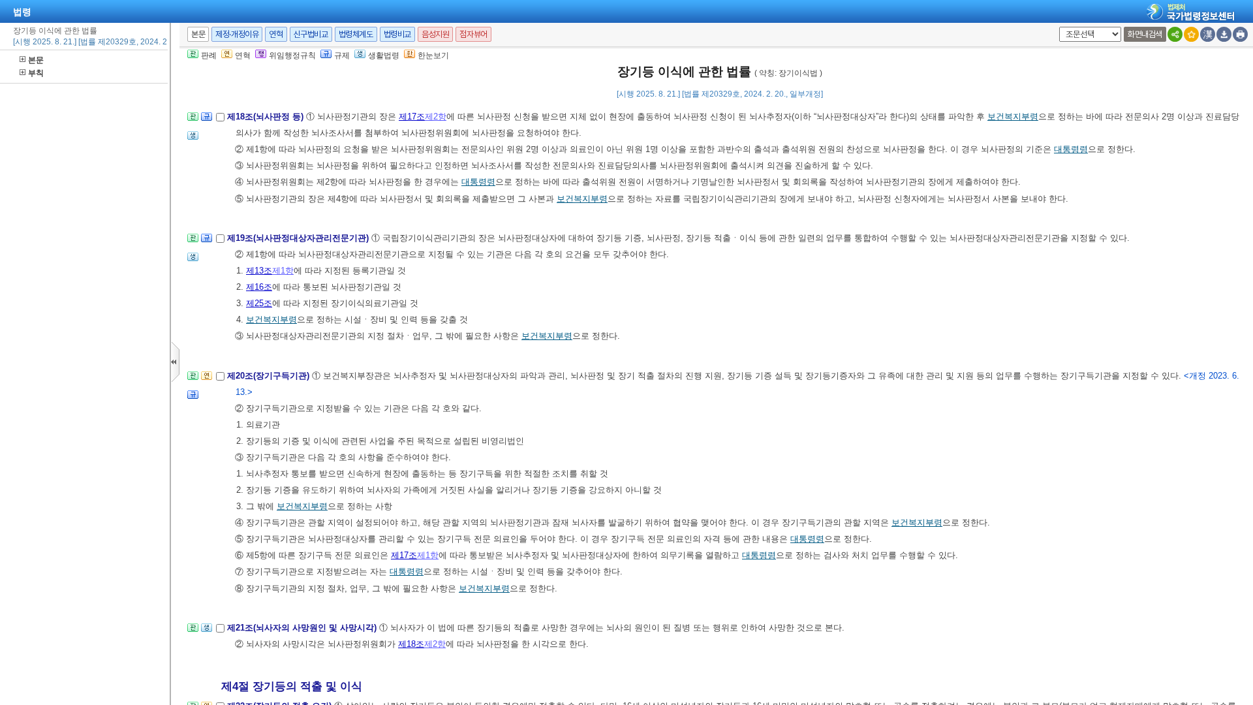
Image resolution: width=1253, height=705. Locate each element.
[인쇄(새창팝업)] (1240, 34)
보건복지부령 (1012, 116)
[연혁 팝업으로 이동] (206, 379)
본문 (36, 60)
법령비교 (397, 34)
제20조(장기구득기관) (269, 376)
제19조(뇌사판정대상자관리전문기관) (299, 238)
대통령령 (1071, 149)
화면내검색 (1145, 34)
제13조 (259, 270)
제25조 (259, 303)
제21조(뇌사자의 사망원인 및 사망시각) (303, 628)
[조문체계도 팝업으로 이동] (192, 120)
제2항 (435, 116)
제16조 (259, 287)
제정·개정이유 (236, 34)
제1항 (283, 270)
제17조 (412, 116)
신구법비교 (311, 34)
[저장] (1223, 34)
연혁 (276, 34)
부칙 (36, 73)
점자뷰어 (473, 34)
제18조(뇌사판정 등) (266, 116)
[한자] (1207, 34)
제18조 (411, 644)
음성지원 (435, 34)
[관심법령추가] (1191, 34)
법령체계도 (356, 34)
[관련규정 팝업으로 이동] (206, 120)
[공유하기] (1175, 34)
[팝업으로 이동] (192, 139)
